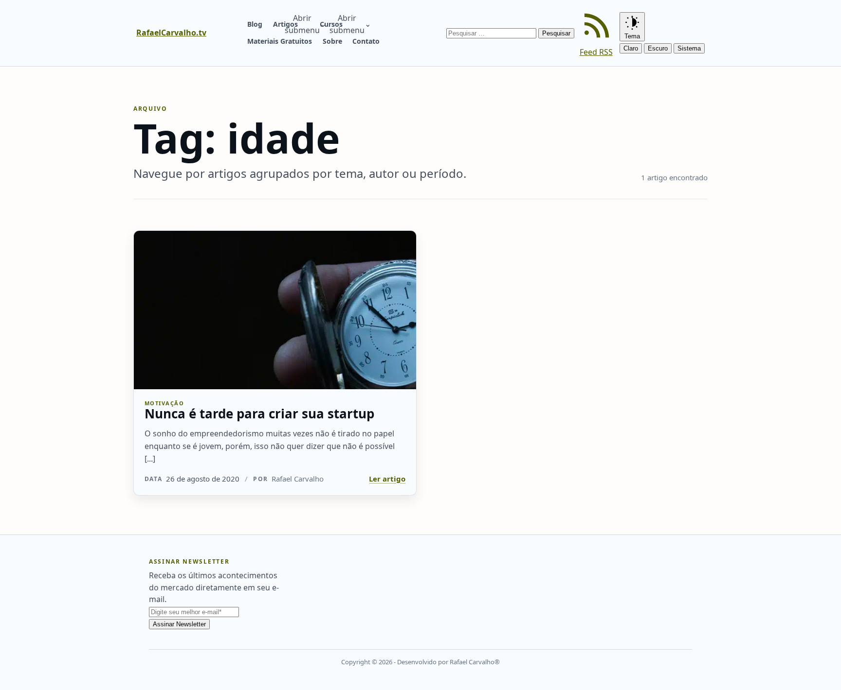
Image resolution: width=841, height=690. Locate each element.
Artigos (285, 24)
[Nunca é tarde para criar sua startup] (275, 310)
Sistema (689, 48)
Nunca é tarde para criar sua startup (259, 413)
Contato (366, 41)
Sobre (332, 41)
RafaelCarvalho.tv (171, 32)
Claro (630, 48)
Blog (254, 24)
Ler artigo (387, 478)
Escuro (658, 48)
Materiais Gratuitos (279, 41)
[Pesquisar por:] (492, 32)
